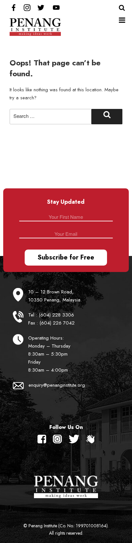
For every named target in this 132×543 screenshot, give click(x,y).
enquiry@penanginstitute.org (57, 385)
